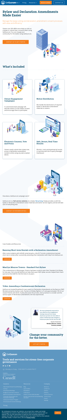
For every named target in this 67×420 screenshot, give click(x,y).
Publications (27, 392)
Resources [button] (32, 2)
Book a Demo (45, 2)
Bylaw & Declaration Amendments (12, 394)
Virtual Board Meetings (9, 390)
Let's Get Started (39, 344)
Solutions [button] (16, 2)
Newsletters (27, 390)
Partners (46, 392)
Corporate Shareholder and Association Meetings (10, 397)
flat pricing (39, 201)
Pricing (24, 2)
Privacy (46, 398)
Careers (46, 390)
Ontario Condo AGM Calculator (31, 394)
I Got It (58, 412)
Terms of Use (47, 396)
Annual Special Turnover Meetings (12, 401)
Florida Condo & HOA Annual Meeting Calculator (33, 397)
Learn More (7, 259)
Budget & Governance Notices (11, 392)
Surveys (5, 388)
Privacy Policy (30, 417)
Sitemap (46, 400)
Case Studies (27, 388)
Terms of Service (48, 394)
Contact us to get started (15, 42)
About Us (46, 387)
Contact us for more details (16, 211)
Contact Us (59, 2)
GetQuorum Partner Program (10, 399)
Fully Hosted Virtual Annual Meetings (12, 387)
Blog (25, 387)
